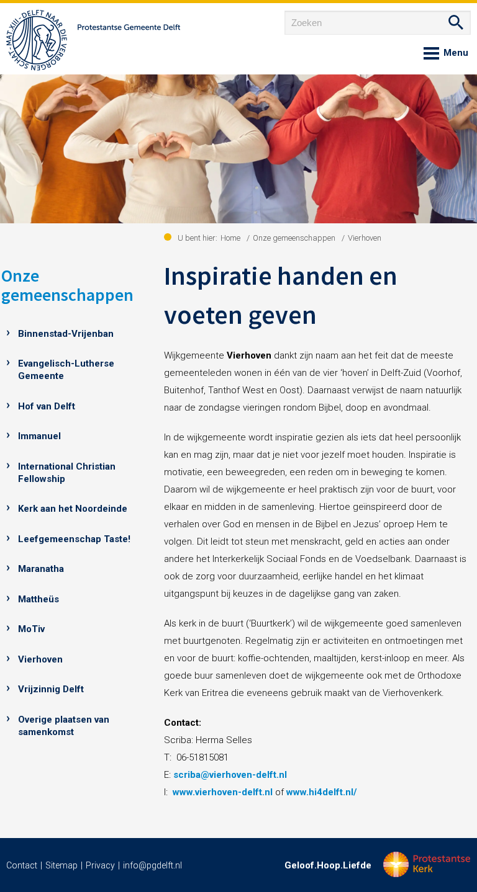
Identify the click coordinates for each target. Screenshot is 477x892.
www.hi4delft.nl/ (321, 792)
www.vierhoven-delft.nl (223, 792)
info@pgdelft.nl (152, 865)
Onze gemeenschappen (67, 285)
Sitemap (61, 865)
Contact (21, 865)
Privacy (100, 865)
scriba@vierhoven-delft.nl (230, 774)
